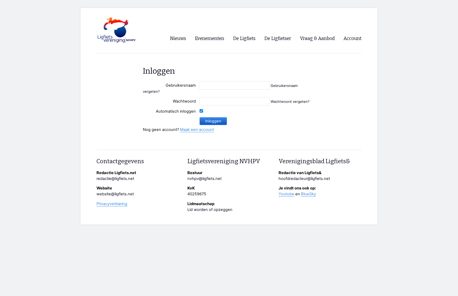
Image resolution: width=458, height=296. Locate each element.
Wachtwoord (184, 101)
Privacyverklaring (111, 203)
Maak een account (197, 129)
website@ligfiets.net (115, 194)
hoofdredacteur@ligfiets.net (304, 178)
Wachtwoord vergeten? (290, 101)
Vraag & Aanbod (317, 38)
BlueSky (308, 194)
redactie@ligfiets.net (115, 178)
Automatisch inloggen (176, 111)
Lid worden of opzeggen (209, 209)
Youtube (286, 194)
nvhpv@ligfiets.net (204, 178)
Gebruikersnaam (181, 85)
